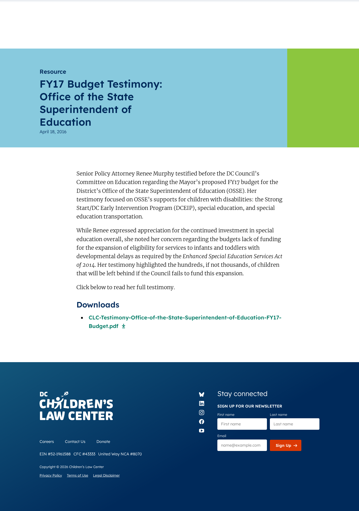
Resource (53, 71)
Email (221, 436)
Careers (47, 441)
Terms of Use (77, 475)
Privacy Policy (51, 475)
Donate (103, 441)
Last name (278, 414)
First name (225, 414)
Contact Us (75, 441)
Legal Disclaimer (106, 475)
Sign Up (283, 445)
